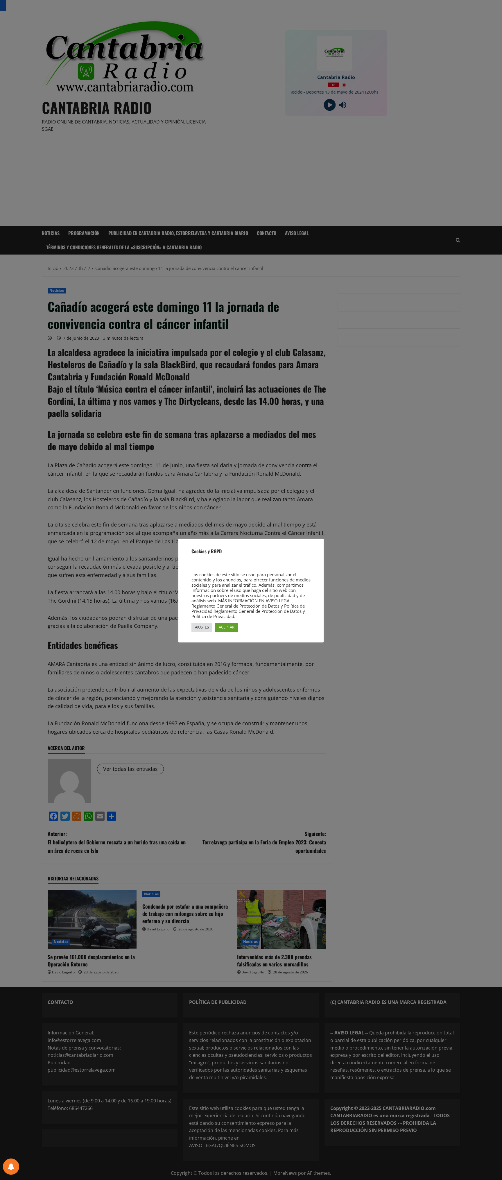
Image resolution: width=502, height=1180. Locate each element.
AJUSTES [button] (202, 627)
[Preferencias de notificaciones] (11, 1166)
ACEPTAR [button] (226, 627)
